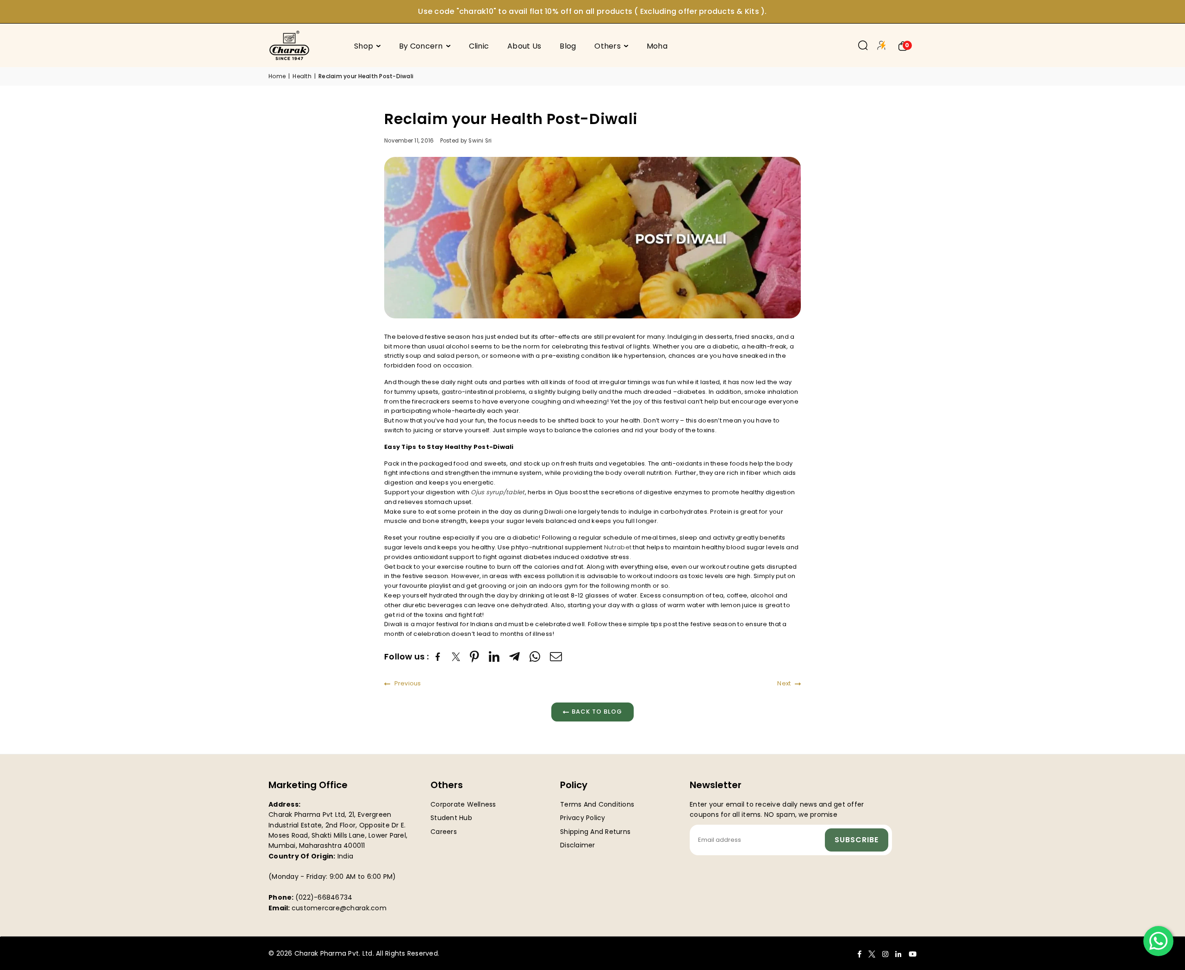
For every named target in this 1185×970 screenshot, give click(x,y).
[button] (903, 45)
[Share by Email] (556, 657)
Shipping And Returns (595, 831)
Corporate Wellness (463, 804)
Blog (568, 46)
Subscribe (857, 839)
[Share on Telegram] (514, 657)
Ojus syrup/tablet (497, 492)
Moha (657, 46)
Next (784, 683)
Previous (407, 683)
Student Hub (451, 817)
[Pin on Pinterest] (475, 657)
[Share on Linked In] (494, 657)
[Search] (863, 45)
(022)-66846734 (324, 897)
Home (277, 76)
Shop (363, 46)
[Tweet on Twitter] (456, 657)
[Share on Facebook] (439, 657)
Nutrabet (617, 547)
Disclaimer (577, 845)
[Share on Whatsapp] (535, 657)
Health (302, 76)
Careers (443, 831)
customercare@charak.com (339, 908)
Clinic (479, 46)
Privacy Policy (582, 817)
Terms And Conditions (597, 804)
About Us (524, 46)
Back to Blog (597, 711)
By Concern (421, 46)
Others (607, 46)
